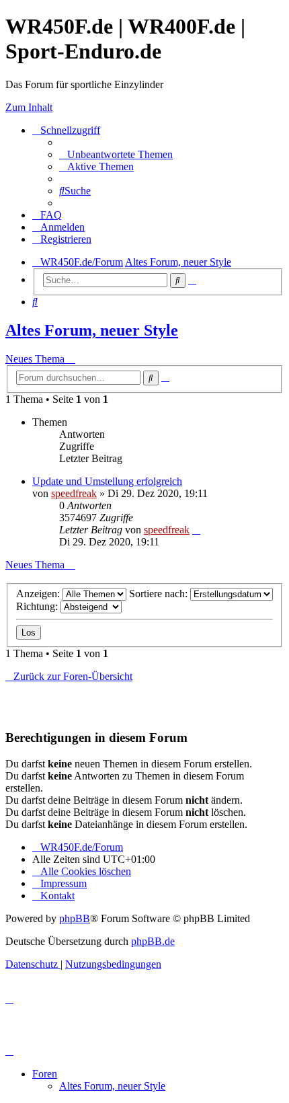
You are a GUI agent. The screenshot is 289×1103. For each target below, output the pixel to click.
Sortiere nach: (159, 593)
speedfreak (74, 493)
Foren (44, 1073)
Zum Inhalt (28, 107)
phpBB (74, 918)
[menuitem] (116, 154)
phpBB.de (153, 941)
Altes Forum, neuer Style (91, 330)
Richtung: (38, 606)
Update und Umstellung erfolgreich (107, 481)
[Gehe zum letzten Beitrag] (196, 529)
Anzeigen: (39, 593)
